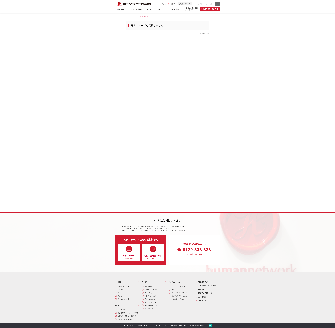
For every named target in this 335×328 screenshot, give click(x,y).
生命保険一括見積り (178, 299)
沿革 (119, 293)
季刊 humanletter (150, 299)
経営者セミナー (176, 290)
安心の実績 (121, 310)
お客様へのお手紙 (150, 296)
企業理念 (120, 290)
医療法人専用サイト (205, 293)
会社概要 (118, 282)
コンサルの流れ (135, 9)
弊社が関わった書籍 (151, 302)
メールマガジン (149, 308)
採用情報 (173, 4)
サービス (150, 9)
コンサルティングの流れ (179, 293)
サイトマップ (203, 300)
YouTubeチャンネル (151, 290)
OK (210, 325)
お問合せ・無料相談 (211, 9)
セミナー (162, 9)
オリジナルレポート (151, 305)
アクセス (164, 4)
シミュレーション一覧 (178, 286)
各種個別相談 (149, 286)
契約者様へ (174, 9)
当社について (120, 305)
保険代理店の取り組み (125, 319)
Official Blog (148, 293)
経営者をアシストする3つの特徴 (128, 313)
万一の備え (202, 297)
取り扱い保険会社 (123, 299)
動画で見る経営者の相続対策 (127, 316)
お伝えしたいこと (123, 286)
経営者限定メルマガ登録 (179, 296)
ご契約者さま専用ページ (207, 286)
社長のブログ (203, 282)
